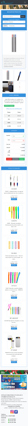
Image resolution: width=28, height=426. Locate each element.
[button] (2, 372)
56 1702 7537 (12, 420)
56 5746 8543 (12, 419)
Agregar (22, 159)
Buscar (22, 16)
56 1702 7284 (12, 422)
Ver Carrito (15, 159)
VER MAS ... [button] (14, 199)
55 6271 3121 (4, 416)
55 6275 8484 (12, 416)
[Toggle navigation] (25, 2)
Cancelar (9, 159)
